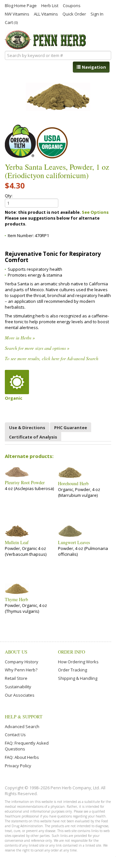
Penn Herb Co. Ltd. (46, 39)
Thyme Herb (16, 599)
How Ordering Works (78, 662)
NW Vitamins (17, 13)
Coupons (72, 5)
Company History (21, 662)
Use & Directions (27, 427)
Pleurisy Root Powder (25, 483)
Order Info (71, 652)
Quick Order (74, 13)
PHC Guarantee (70, 427)
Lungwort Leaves (74, 542)
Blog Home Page (21, 5)
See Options (95, 212)
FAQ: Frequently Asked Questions (27, 746)
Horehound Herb (73, 483)
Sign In (97, 13)
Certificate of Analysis (33, 437)
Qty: (9, 196)
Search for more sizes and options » (37, 348)
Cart (11, 22)
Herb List (49, 5)
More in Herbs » (20, 338)
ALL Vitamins (46, 13)
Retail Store (16, 678)
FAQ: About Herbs (22, 757)
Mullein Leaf (17, 542)
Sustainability (18, 687)
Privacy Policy (18, 766)
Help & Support (24, 717)
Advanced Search (22, 726)
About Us (16, 652)
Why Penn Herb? (21, 670)
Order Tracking (72, 670)
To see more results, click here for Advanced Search (51, 358)
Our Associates (19, 695)
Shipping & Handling (77, 678)
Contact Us (15, 734)
